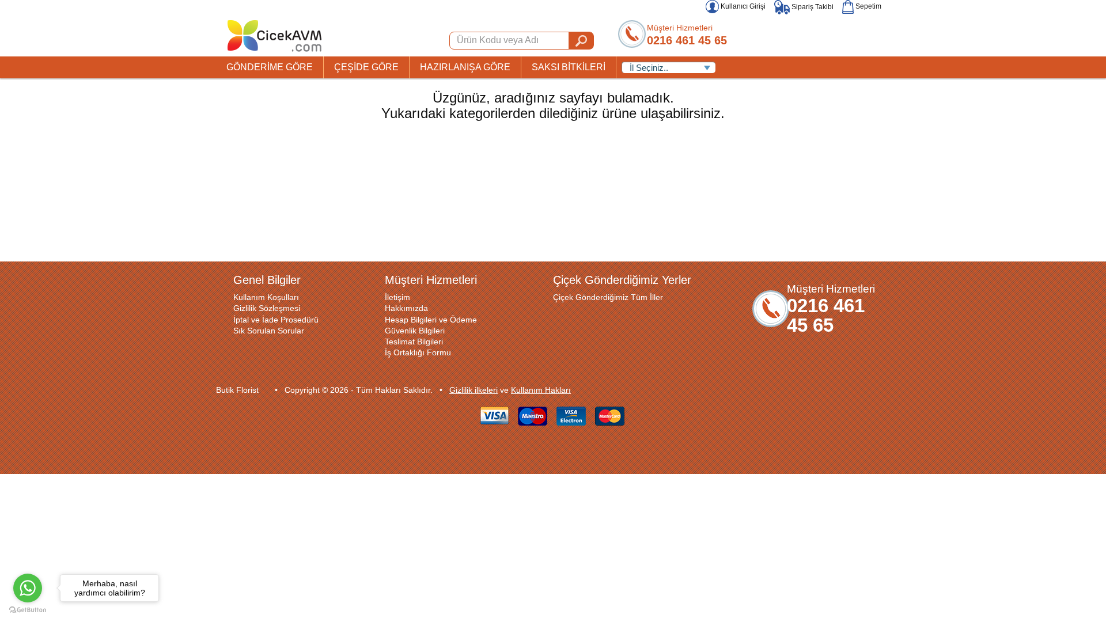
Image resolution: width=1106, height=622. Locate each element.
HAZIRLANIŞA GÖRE (465, 67)
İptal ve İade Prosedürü (276, 319)
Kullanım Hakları (541, 390)
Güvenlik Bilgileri (415, 330)
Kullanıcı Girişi (742, 6)
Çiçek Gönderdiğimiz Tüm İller (608, 297)
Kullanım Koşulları (266, 297)
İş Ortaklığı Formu (418, 352)
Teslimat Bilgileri (414, 341)
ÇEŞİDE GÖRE (366, 67)
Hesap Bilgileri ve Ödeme (431, 319)
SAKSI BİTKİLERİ (568, 67)
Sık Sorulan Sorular (268, 330)
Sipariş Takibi (812, 7)
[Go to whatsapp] (27, 588)
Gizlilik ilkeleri (473, 390)
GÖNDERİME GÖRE (269, 67)
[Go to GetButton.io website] (27, 610)
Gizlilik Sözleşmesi (266, 308)
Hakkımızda (406, 308)
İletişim (397, 297)
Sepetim (867, 6)
